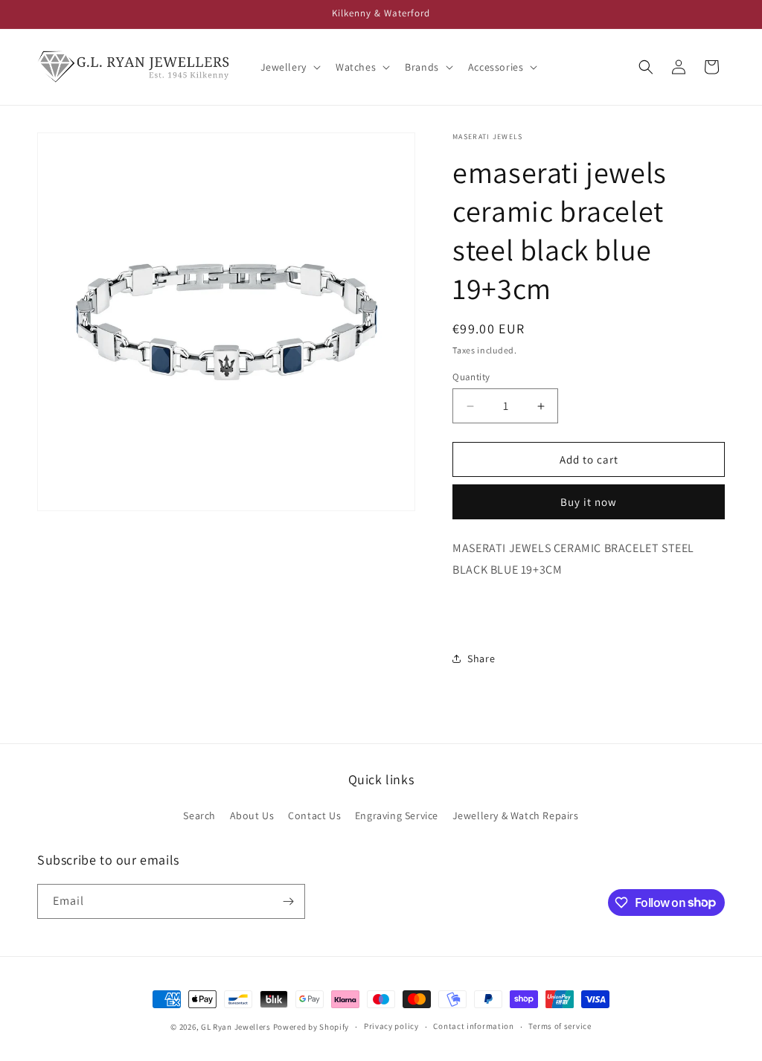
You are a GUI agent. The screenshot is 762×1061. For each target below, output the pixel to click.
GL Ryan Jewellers (236, 1027)
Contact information (473, 1026)
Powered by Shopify (311, 1027)
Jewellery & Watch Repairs (515, 815)
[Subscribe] (288, 901)
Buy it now (588, 502)
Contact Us (314, 815)
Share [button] (481, 658)
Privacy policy (391, 1026)
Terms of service (559, 1026)
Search (199, 815)
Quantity (471, 377)
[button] (289, 67)
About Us (252, 815)
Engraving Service (396, 815)
